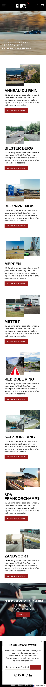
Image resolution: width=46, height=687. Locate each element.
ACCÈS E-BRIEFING (16, 110)
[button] (39, 685)
